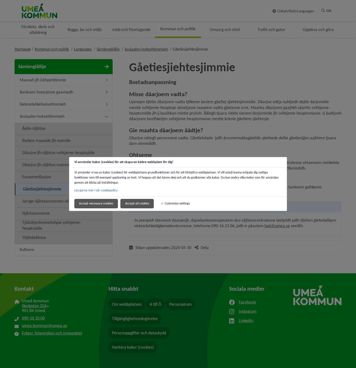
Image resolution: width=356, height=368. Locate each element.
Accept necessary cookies (96, 203)
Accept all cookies (137, 203)
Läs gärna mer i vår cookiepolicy (95, 190)
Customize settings (177, 203)
